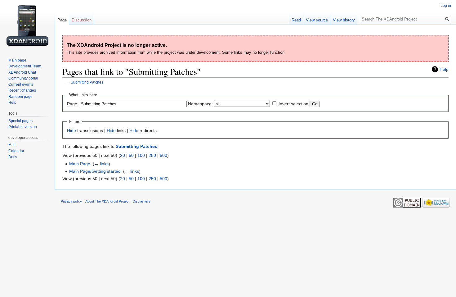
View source (317, 20)
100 (141, 155)
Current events (20, 84)
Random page (20, 96)
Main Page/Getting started (95, 171)
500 (163, 155)
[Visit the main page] (27, 25)
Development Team (24, 66)
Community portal (23, 78)
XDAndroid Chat (22, 72)
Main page (17, 60)
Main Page (79, 163)
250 (152, 155)
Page (62, 20)
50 (131, 155)
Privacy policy (71, 201)
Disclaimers (141, 201)
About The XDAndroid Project (107, 201)
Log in (445, 5)
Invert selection (293, 103)
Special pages (20, 121)
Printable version (22, 127)
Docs (12, 157)
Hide (71, 130)
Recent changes (22, 90)
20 (122, 155)
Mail (12, 145)
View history (344, 20)
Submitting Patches (87, 82)
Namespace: (200, 103)
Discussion (82, 20)
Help (444, 69)
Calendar (16, 151)
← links (101, 163)
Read (296, 20)
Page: (72, 103)
